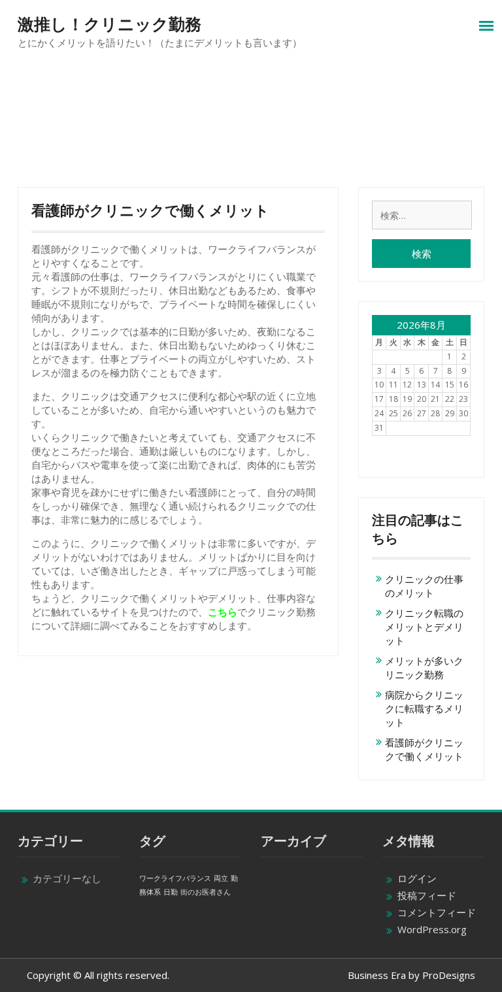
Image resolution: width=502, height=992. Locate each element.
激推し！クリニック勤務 (109, 24)
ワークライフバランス (175, 878)
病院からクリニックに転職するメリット (424, 708)
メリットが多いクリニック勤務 (424, 667)
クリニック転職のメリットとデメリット (424, 626)
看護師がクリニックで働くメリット (424, 749)
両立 (221, 878)
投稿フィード (426, 895)
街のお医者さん (205, 892)
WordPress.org (432, 929)
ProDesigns (448, 975)
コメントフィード (436, 912)
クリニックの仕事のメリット (424, 585)
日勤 (170, 892)
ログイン (417, 878)
